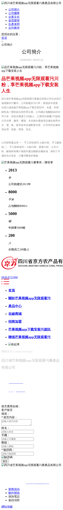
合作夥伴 (14, 27)
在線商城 (15, 314)
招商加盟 (15, 321)
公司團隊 (14, 13)
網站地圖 (7, 506)
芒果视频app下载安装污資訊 (29, 329)
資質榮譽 (14, 20)
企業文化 (14, 16)
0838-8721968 (9, 277)
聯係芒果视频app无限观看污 (29, 337)
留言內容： (9, 417)
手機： (5, 435)
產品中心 (15, 306)
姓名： (5, 427)
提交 (5, 461)
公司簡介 (14, 9)
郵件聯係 (14, 492)
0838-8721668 (28, 496)
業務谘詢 (14, 489)
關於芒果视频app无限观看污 (29, 298)
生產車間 (14, 24)
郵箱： (5, 442)
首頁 (11, 290)
